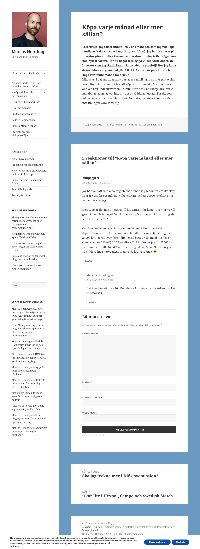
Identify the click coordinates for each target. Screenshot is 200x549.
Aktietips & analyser (23, 159)
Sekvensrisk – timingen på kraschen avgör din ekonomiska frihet (29, 246)
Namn (87, 382)
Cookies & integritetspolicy (97, 523)
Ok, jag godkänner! (157, 542)
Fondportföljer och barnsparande (22, 94)
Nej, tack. (180, 542)
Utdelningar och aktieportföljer (21, 133)
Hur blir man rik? (21, 108)
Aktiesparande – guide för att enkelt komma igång (26, 84)
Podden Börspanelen (23, 120)
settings (14, 546)
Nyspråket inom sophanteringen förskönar (29, 371)
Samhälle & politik (22, 189)
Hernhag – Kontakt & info (26, 102)
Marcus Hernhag (28, 51)
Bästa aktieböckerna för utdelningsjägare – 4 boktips (28, 383)
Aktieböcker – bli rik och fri (25, 75)
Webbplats (89, 412)
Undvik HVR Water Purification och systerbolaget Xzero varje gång (29, 345)
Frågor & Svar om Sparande (27, 164)
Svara (88, 261)
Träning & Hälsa (21, 195)
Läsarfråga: (90, 47)
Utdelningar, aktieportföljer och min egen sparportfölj (29, 418)
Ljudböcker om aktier (24, 114)
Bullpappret (90, 178)
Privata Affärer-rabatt (24, 126)
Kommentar (91, 333)
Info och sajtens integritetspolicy (62, 543)
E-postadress (92, 397)
